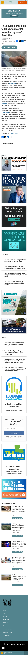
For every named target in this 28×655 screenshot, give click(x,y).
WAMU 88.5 (14, 133)
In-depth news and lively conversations (14, 405)
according (4, 103)
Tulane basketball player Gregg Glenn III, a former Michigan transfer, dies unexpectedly (14, 352)
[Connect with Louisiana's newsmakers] (14, 453)
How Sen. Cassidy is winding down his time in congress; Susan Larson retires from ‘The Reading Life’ (18, 510)
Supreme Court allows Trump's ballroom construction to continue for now (15, 260)
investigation (5, 112)
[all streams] (26, 653)
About (4, 613)
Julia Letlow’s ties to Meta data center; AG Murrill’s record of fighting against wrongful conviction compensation (19, 561)
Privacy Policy (6, 619)
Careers (5, 625)
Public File (5, 622)
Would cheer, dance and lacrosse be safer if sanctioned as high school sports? (14, 344)
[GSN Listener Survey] (14, 216)
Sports (3, 337)
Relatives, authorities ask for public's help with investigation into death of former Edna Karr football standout (14, 360)
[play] (2, 653)
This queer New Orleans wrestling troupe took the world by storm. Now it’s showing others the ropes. (15, 369)
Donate (23, 2)
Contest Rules (6, 635)
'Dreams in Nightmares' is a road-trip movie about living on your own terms (14, 267)
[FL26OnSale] (14, 188)
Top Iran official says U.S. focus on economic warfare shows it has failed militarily (14, 283)
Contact (5, 616)
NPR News (4, 255)
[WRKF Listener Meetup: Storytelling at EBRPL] (14, 163)
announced (12, 83)
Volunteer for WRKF (7, 629)
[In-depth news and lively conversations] (14, 388)
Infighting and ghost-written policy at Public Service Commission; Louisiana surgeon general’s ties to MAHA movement (19, 527)
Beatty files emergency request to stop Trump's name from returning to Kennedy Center (15, 274)
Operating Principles (7, 632)
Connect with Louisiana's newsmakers (14, 468)
